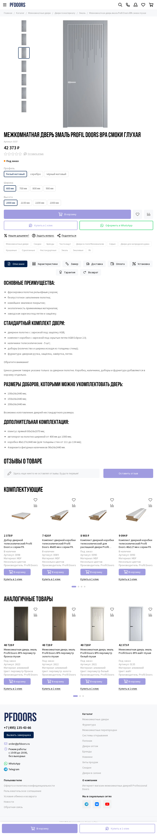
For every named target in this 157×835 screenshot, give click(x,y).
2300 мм (54, 202)
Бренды (50, 243)
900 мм (49, 188)
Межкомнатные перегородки (99, 730)
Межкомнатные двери (39, 12)
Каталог (20, 12)
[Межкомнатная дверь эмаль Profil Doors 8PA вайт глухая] (136, 624)
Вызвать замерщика (19, 735)
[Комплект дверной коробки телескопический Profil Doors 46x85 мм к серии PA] (59, 514)
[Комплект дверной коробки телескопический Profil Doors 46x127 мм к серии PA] (136, 514)
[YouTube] (107, 804)
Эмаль (82, 12)
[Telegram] (86, 804)
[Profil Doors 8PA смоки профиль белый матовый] (85, 74)
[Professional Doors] (17, 4)
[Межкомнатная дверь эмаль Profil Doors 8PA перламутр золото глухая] (59, 624)
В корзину (20, 572)
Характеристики (48, 264)
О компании (89, 780)
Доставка (97, 264)
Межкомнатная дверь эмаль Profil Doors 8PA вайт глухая (135, 651)
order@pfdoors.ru (19, 744)
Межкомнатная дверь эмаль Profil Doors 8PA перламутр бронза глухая (20, 653)
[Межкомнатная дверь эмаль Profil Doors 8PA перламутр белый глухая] (97, 624)
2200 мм (39, 202)
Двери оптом (90, 746)
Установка (144, 264)
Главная (8, 12)
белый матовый (15, 174)
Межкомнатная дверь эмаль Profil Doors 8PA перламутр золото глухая (58, 653)
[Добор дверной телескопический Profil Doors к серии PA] (21, 514)
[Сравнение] (148, 214)
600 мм (10, 188)
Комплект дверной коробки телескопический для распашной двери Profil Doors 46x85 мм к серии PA (97, 543)
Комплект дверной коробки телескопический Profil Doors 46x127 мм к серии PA (135, 543)
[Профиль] (135, 5)
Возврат (93, 272)
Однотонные (28, 250)
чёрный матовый (56, 174)
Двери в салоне (91, 773)
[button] (33, 74)
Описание (19, 264)
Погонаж (87, 740)
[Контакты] (128, 5)
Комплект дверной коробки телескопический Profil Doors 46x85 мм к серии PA (59, 543)
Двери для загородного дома (135, 243)
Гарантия (69, 272)
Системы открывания (95, 735)
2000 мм (10, 202)
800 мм (36, 188)
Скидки (37, 243)
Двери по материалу (65, 12)
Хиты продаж (90, 762)
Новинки (87, 757)
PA (89, 250)
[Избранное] (137, 214)
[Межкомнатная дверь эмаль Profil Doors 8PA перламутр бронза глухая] (21, 624)
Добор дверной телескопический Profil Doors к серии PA (18, 543)
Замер (74, 264)
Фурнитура (89, 724)
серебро (35, 174)
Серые (112, 243)
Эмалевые (78, 250)
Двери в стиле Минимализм (90, 243)
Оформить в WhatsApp (118, 225)
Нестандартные (48, 250)
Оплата (120, 264)
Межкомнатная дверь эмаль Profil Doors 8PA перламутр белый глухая (97, 653)
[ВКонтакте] (97, 804)
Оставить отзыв (128, 473)
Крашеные (11, 250)
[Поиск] (120, 5)
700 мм (23, 188)
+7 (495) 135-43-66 (17, 728)
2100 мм (25, 202)
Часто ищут (65, 243)
